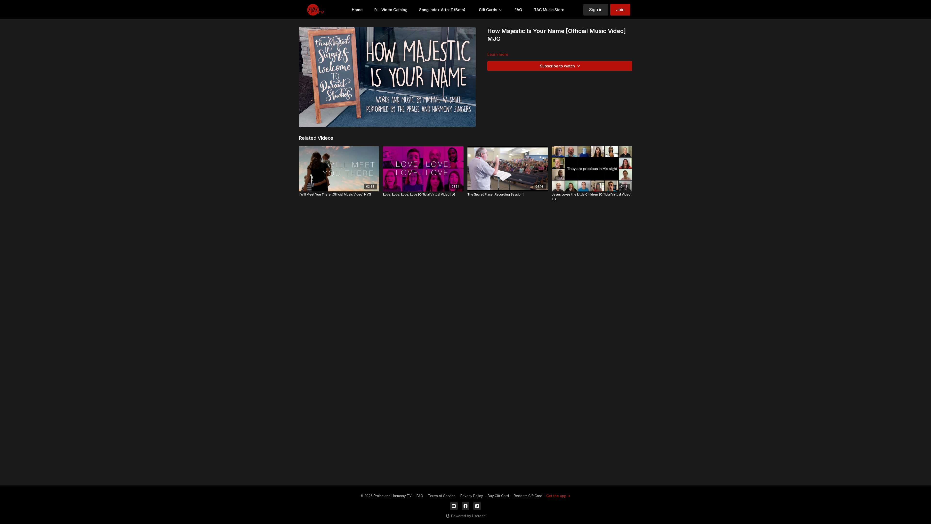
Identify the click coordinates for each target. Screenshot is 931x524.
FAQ (420, 496)
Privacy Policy (471, 496)
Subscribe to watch (557, 66)
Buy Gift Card (498, 496)
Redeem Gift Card (528, 496)
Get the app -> (558, 496)
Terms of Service (442, 496)
